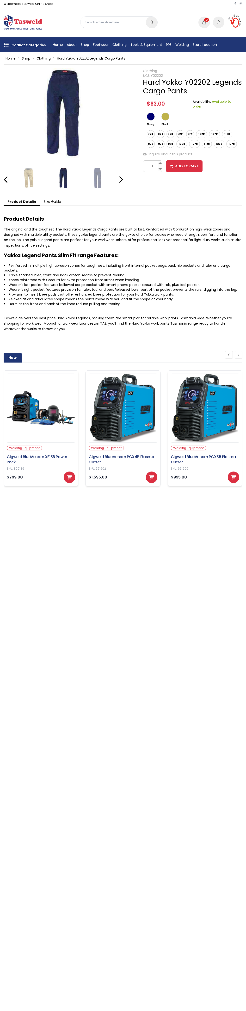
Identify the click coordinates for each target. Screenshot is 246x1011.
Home (58, 44)
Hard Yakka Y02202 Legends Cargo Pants (91, 58)
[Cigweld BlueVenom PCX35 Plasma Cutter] (205, 428)
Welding (182, 44)
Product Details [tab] (21, 201)
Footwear (101, 44)
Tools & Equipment (146, 44)
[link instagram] (241, 3)
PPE (169, 44)
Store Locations (206, 44)
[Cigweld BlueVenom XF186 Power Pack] (41, 428)
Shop (85, 44)
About (72, 44)
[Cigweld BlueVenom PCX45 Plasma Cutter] (123, 428)
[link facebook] (235, 3)
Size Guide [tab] (52, 201)
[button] (204, 22)
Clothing (119, 44)
